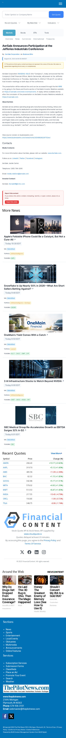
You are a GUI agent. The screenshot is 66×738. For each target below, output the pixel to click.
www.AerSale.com (54, 153)
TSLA (5, 503)
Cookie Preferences (33, 729)
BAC (5, 476)
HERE (60, 86)
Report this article (11, 202)
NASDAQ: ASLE (24, 74)
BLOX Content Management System (23, 732)
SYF (27, 353)
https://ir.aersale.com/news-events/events (20, 92)
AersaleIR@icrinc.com (17, 184)
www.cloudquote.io (33, 534)
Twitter (22, 158)
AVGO (18, 400)
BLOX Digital (43, 732)
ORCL (5, 498)
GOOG (6, 481)
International (38, 39)
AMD (5, 472)
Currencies (26, 39)
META (5, 485)
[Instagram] (44, 552)
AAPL (13, 258)
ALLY (13, 353)
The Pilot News (20, 727)
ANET (13, 400)
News (17, 39)
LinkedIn (15, 158)
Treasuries (50, 39)
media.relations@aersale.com (18, 174)
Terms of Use (51, 727)
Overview (9, 39)
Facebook (29, 158)
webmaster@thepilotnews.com (24, 709)
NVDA (24, 400)
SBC (12, 444)
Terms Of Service (33, 543)
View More (56, 453)
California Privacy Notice (17, 729)
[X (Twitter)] (22, 552)
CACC (18, 353)
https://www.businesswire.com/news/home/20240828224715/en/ (26, 137)
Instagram (38, 158)
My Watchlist (32, 23)
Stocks (22, 33)
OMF (23, 353)
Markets (9, 33)
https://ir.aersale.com (10, 97)
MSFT (5, 490)
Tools (47, 33)
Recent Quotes (11, 23)
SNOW (13, 307)
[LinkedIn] (36, 552)
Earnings (27, 303)
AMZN (5, 463)
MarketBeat (11, 249)
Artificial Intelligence (17, 253)
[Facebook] (29, 552)
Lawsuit (13, 349)
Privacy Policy (50, 540)
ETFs (35, 33)
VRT (28, 400)
